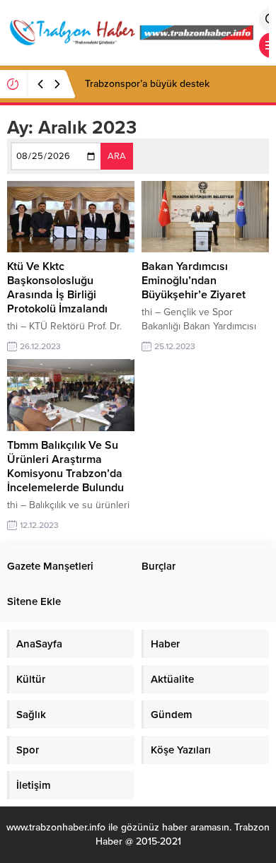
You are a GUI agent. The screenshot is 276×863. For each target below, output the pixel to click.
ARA (117, 156)
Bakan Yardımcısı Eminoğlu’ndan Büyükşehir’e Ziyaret (194, 280)
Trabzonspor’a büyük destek (147, 84)
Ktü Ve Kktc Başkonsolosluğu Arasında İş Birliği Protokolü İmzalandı (57, 287)
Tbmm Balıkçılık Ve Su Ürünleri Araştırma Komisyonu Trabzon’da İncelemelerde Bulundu (65, 466)
